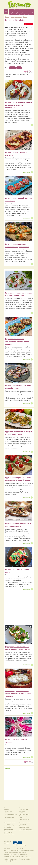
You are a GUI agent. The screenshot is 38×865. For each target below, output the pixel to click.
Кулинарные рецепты (16, 17)
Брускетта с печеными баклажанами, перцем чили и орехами (17, 341)
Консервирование (9, 817)
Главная (7, 17)
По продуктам (8, 832)
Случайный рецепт (9, 834)
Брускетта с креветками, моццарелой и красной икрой (17, 245)
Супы (5, 812)
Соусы (21, 817)
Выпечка (6, 809)
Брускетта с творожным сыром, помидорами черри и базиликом (18, 478)
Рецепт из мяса (8, 811)
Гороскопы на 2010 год (25, 829)
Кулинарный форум (24, 822)
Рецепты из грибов (24, 816)
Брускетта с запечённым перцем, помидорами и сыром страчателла (18, 105)
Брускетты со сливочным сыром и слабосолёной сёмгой (18, 294)
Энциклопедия (23, 826)
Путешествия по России (26, 831)
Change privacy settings (19, 844)
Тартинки (12, 68)
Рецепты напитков (24, 819)
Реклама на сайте (24, 827)
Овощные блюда (23, 808)
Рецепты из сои (8, 824)
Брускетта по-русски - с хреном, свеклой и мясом (18, 386)
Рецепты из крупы (24, 814)
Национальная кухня (10, 831)
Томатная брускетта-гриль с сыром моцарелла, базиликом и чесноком (18, 693)
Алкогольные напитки (10, 822)
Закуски (25, 17)
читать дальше (26, 125)
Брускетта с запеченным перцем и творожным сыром (18, 432)
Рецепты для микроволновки (8, 828)
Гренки (19, 68)
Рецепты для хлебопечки (11, 826)
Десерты (21, 812)
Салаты (6, 808)
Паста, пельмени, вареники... (24, 810)
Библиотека (22, 824)
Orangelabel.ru (8, 843)
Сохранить (29, 24)
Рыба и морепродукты (10, 814)
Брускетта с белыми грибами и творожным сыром (18, 524)
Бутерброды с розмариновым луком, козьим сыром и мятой (17, 648)
